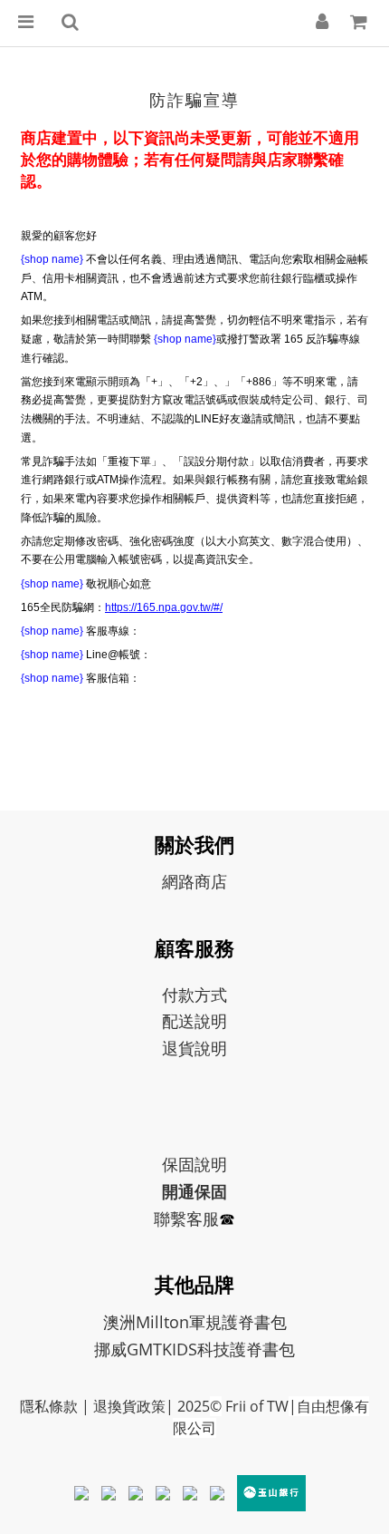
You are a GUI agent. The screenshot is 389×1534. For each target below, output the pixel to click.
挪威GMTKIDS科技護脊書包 (194, 1349)
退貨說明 (194, 1048)
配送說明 (194, 1021)
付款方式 (194, 994)
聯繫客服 (186, 1218)
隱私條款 (49, 1406)
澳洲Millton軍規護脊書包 (195, 1322)
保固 (178, 1164)
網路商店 (194, 881)
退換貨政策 (129, 1406)
